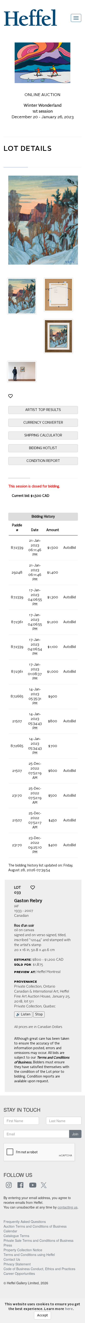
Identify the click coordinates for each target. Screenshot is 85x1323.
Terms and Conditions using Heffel (29, 1254)
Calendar (10, 1231)
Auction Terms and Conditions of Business (35, 1226)
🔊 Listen (23, 1014)
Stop (39, 1014)
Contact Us (12, 1259)
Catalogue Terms (16, 1235)
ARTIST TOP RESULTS (43, 410)
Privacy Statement (17, 1264)
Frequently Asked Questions (25, 1221)
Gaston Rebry (28, 901)
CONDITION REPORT (43, 461)
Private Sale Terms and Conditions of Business (38, 1240)
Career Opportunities (19, 1273)
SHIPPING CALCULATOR (43, 435)
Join (75, 1134)
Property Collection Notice (23, 1249)
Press (8, 1245)
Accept (42, 1315)
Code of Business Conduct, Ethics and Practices (39, 1268)
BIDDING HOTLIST (43, 448)
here (69, 1309)
